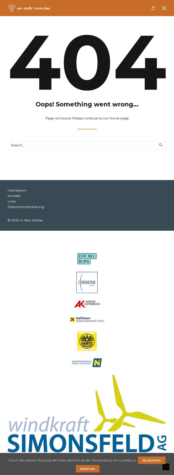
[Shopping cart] (151, 8)
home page (119, 118)
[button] (164, 8)
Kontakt (14, 196)
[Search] (87, 145)
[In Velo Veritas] (29, 8)
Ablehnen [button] (87, 469)
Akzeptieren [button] (151, 460)
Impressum (17, 190)
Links (12, 201)
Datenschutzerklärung (26, 207)
